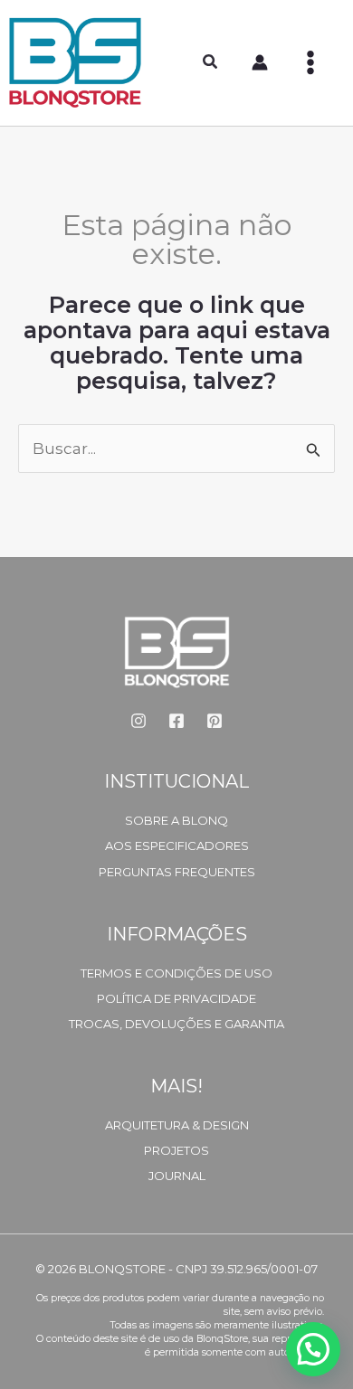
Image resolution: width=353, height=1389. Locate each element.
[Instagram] (138, 721)
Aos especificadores (177, 845)
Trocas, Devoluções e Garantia (176, 1023)
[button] (211, 64)
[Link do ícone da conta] (260, 62)
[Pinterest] (214, 721)
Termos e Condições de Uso (176, 973)
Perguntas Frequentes (177, 872)
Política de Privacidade (176, 998)
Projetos (176, 1150)
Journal (176, 1175)
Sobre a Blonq (176, 820)
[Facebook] (176, 721)
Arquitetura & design (177, 1125)
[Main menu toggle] (310, 62)
